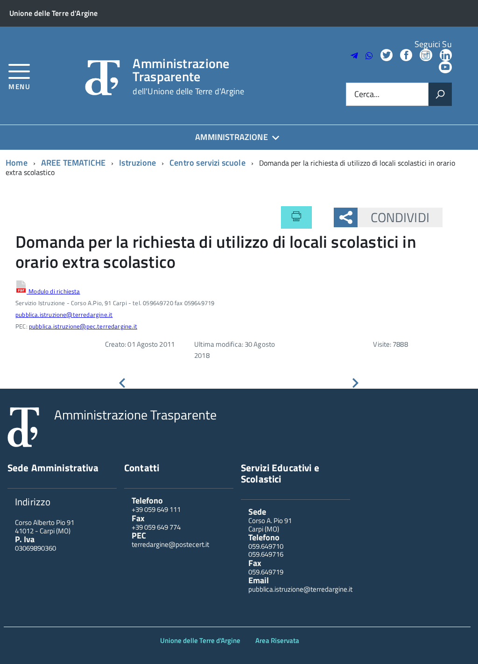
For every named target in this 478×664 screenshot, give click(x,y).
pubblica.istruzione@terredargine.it (63, 314)
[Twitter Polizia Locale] (386, 55)
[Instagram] (426, 55)
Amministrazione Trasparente (188, 76)
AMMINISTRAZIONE (231, 137)
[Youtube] (445, 68)
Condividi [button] (400, 217)
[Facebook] (406, 55)
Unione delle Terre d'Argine (200, 640)
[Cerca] (440, 94)
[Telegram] (354, 55)
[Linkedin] (446, 55)
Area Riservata (277, 640)
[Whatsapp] (369, 55)
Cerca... (367, 94)
